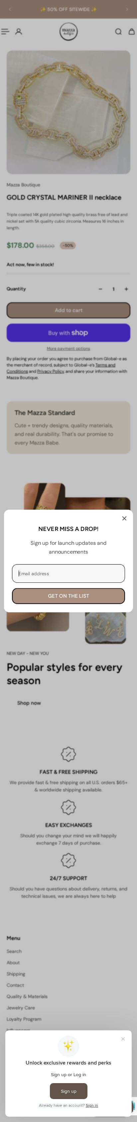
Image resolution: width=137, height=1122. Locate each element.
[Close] (124, 518)
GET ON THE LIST (68, 596)
